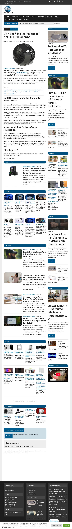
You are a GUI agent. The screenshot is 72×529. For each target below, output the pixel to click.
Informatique (41, 17)
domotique (7, 341)
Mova (49, 191)
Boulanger (7, 3)
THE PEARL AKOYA (28, 41)
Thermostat (42, 352)
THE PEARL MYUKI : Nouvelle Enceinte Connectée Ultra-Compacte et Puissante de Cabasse (8, 421)
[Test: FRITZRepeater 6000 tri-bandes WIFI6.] (41, 372)
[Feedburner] (65, 1)
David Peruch (12, 68)
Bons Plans (26, 20)
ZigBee (18, 353)
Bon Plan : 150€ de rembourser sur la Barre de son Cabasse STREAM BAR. (19, 423)
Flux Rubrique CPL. (10, 504)
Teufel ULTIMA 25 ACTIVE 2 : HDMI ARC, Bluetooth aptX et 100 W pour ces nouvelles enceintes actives (34, 277)
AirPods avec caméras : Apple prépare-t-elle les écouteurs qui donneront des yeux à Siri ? (33, 299)
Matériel (38, 376)
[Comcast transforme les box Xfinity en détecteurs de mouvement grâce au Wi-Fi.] (58, 301)
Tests (13, 20)
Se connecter (8, 489)
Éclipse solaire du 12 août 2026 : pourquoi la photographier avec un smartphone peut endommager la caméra (41, 206)
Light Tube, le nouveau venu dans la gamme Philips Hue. (8, 381)
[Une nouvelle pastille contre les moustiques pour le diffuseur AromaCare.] (30, 372)
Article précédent (19, 401)
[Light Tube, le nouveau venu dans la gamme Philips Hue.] (8, 372)
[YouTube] (60, 1)
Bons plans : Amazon (28, 1)
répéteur (42, 379)
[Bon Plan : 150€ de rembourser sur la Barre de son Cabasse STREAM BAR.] (19, 413)
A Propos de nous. (31, 490)
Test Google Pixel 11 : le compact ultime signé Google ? (57, 49)
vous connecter (15, 446)
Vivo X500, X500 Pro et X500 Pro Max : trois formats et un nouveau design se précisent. (19, 208)
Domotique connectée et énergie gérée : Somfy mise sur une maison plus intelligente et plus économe (52, 168)
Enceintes (6, 416)
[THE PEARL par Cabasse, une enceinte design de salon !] (41, 413)
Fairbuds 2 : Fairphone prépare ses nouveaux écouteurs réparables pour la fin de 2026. (34, 320)
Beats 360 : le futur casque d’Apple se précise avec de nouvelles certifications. (34, 254)
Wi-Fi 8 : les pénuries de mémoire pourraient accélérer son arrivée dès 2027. (58, 358)
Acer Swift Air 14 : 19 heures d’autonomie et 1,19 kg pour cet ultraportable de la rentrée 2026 (57, 509)
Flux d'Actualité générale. (11, 497)
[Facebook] (49, 1)
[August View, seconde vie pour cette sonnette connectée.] (19, 372)
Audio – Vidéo (25, 17)
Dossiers (19, 20)
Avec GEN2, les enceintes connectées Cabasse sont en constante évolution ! (23, 90)
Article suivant (31, 401)
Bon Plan (17, 417)
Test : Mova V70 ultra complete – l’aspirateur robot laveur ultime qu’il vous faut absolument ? (53, 206)
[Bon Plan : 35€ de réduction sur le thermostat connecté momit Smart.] (41, 349)
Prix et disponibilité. (10, 93)
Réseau (50, 288)
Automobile (7, 20)
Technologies (51, 201)
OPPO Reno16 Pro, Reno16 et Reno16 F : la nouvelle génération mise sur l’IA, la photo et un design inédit (19, 232)
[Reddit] (57, 1)
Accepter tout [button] (66, 525)
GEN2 (15, 41)
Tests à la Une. (52, 29)
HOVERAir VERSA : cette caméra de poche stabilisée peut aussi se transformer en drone (58, 280)
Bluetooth (6, 351)
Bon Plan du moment (9, 162)
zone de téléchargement (12, 1)
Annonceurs (30, 492)
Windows (43, 389)
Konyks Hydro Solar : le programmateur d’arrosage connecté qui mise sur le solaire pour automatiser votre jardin (63, 172)
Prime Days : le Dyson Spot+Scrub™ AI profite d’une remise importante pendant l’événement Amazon (34, 170)
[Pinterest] (62, 1)
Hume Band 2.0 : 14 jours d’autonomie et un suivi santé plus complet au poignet (57, 239)
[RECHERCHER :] (61, 23)
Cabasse (11, 41)
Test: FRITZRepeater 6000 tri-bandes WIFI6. (40, 392)
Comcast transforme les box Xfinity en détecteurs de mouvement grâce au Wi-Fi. (57, 312)
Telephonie (7, 17)
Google (27, 203)
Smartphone (7, 191)
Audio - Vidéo (7, 414)
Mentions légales (31, 494)
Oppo (22, 225)
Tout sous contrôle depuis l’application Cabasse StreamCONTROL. (21, 92)
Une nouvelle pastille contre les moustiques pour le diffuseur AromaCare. (30, 385)
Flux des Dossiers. (9, 499)
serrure (11, 352)
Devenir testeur (9, 490)
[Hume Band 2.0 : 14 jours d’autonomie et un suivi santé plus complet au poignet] (58, 229)
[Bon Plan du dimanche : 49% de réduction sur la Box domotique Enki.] (19, 349)
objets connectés (16, 17)
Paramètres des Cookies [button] (57, 525)
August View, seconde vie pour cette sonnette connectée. (19, 378)
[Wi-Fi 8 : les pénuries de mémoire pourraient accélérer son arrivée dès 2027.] (52, 357)
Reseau (38, 381)
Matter (60, 190)
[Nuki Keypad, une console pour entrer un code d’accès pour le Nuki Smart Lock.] (8, 349)
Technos (20, 1)
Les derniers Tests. (32, 498)
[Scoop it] (67, 1)
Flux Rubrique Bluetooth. (11, 502)
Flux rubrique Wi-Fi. (10, 506)
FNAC (12, 3)
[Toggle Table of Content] (40, 88)
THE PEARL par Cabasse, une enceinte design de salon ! (41, 420)
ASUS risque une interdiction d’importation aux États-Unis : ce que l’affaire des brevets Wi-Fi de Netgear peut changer (58, 346)
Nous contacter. (31, 489)
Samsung (6, 203)
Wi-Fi (16, 353)
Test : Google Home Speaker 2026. (40, 514)
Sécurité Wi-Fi (41, 385)
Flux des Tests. (8, 500)
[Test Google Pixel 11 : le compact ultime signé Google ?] (58, 41)
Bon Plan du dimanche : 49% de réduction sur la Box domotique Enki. (19, 358)
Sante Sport (50, 17)
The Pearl (20, 41)
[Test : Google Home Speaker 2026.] (31, 514)
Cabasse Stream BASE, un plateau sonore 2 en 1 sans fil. (30, 415)
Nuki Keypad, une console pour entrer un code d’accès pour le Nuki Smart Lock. (8, 356)
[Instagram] (55, 1)
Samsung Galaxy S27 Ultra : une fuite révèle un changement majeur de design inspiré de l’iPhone (8, 210)
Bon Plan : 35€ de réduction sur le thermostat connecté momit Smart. (41, 358)
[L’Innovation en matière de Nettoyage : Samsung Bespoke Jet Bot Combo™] (30, 349)
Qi (36, 224)
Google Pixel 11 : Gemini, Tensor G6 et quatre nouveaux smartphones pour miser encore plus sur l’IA (30, 209)
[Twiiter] (52, 1)
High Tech (33, 17)
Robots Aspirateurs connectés (52, 199)
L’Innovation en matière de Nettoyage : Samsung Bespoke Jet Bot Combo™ (30, 360)
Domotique (57, 17)
